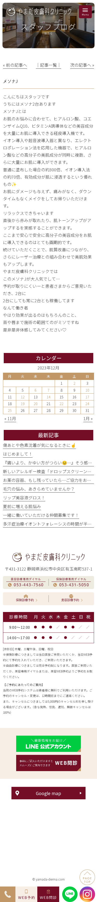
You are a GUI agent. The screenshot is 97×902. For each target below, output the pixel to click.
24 (87, 403)
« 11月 (10, 418)
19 (23, 403)
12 (23, 396)
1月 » (88, 418)
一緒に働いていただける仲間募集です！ (41, 515)
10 (87, 390)
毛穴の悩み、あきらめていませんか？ (39, 489)
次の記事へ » (82, 65)
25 (10, 410)
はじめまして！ (18, 454)
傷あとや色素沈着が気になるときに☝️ (39, 445)
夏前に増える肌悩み (22, 506)
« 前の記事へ (15, 65)
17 (87, 396)
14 (48, 396)
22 (61, 403)
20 (36, 403)
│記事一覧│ (48, 65)
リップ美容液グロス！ (24, 498)
